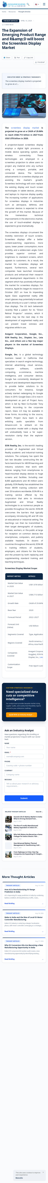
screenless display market (25, 127)
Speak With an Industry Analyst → (21, 715)
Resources (12, 12)
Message (8, 780)
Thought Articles (24, 12)
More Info (19, 1178)
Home (4, 12)
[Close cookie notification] (43, 1172)
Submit (24, 798)
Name (7, 743)
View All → (39, 812)
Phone (7, 762)
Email (8, 752)
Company (8, 771)
